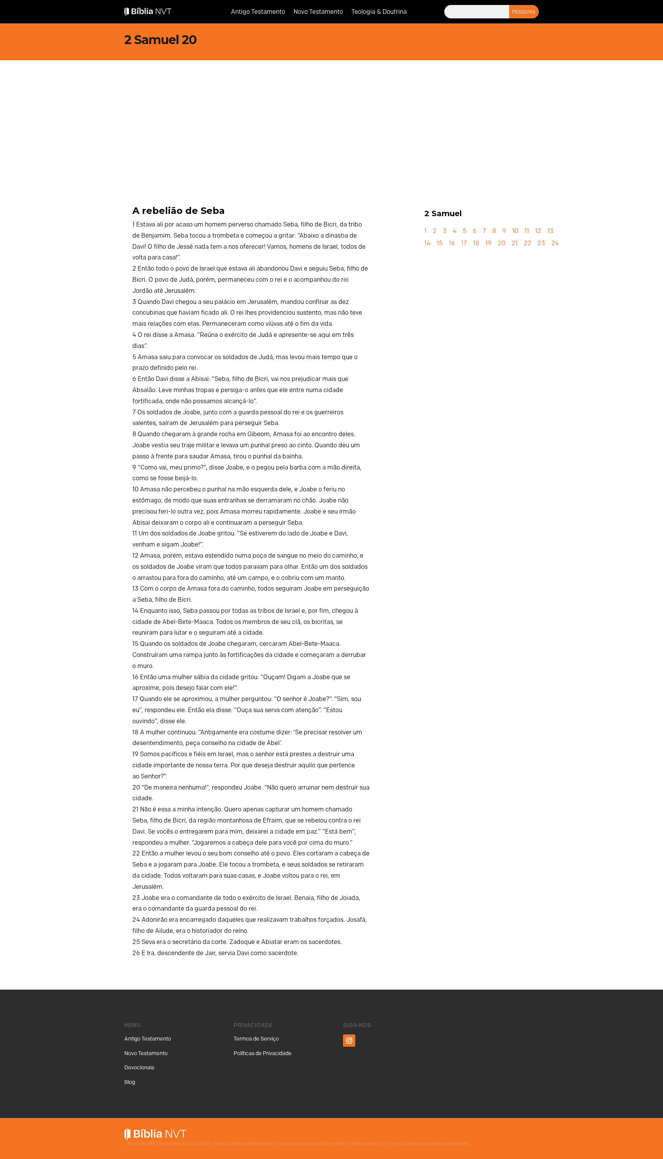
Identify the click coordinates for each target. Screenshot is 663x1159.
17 (464, 243)
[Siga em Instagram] (349, 1040)
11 (526, 231)
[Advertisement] (331, 117)
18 (476, 243)
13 (551, 231)
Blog (129, 1082)
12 (538, 231)
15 (440, 243)
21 (514, 243)
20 (501, 243)
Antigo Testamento (258, 12)
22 (527, 243)
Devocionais (139, 1067)
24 (555, 243)
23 (541, 243)
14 (427, 243)
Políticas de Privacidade (263, 1053)
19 (488, 243)
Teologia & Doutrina (379, 12)
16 (452, 243)
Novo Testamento (318, 12)
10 (515, 231)
